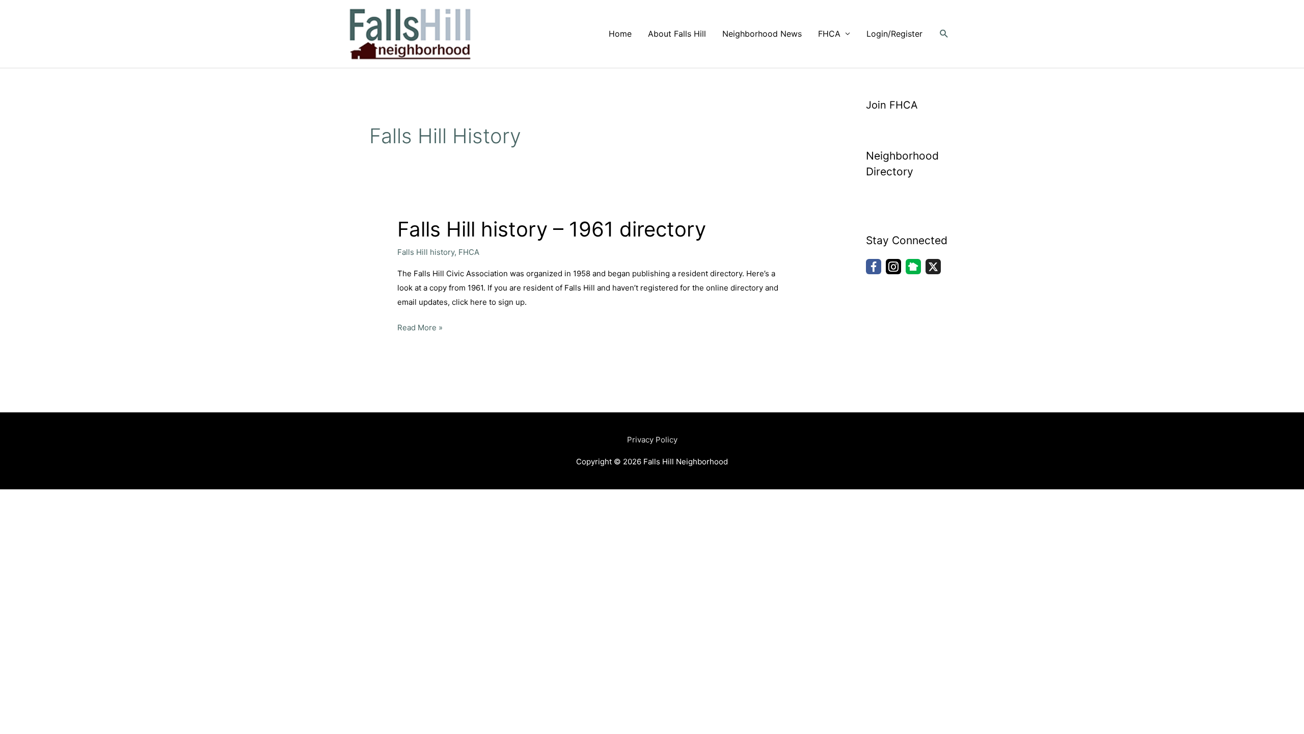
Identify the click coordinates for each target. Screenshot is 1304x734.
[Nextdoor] (913, 266)
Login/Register (894, 34)
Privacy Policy (652, 439)
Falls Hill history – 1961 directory (551, 229)
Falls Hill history (425, 252)
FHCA (829, 34)
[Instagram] (893, 266)
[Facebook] (873, 266)
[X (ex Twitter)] (933, 266)
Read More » (420, 326)
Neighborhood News (762, 34)
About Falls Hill (677, 34)
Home (620, 34)
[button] (944, 34)
